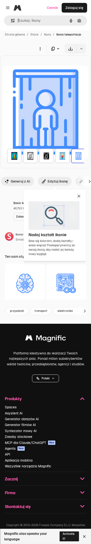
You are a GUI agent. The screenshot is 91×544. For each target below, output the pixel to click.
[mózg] (25, 283)
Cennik (52, 8)
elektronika (65, 311)
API (7, 454)
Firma (10, 492)
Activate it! (68, 536)
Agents (14, 448)
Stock (34, 35)
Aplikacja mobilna (19, 460)
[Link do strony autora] (9, 237)
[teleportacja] (14, 156)
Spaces (11, 407)
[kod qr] (66, 283)
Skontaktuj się (18, 506)
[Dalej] (84, 311)
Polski (45, 378)
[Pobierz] (70, 49)
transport (40, 311)
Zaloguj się (74, 8)
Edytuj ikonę (58, 181)
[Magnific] (45, 339)
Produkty (13, 398)
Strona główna (15, 35)
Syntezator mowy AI (21, 431)
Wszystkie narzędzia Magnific (28, 466)
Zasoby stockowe (18, 436)
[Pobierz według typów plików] (55, 49)
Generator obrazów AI (22, 419)
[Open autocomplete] (10, 20)
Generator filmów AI (20, 425)
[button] (45, 378)
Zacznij (11, 478)
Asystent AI (14, 413)
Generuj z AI (20, 181)
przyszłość (17, 311)
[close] (79, 196)
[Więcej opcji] (40, 48)
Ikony (47, 35)
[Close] (84, 536)
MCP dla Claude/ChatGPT (29, 443)
